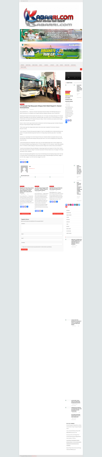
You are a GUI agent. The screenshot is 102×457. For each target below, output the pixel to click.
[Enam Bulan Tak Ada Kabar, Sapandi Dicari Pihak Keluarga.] (69, 87)
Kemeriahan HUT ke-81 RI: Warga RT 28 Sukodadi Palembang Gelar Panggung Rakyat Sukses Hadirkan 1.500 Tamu (73, 436)
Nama (23, 233)
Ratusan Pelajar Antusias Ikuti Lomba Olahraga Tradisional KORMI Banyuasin (73, 448)
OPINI (57, 64)
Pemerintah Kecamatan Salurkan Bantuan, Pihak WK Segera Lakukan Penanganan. (76, 409)
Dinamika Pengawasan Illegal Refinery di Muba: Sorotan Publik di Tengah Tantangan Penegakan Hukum (74, 427)
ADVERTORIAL (28, 64)
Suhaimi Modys (67, 104)
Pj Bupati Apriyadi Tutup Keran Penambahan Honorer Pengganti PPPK (26, 213)
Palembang (67, 94)
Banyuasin (22, 104)
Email (23, 238)
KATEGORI (52, 64)
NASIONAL (46, 64)
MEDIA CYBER (67, 64)
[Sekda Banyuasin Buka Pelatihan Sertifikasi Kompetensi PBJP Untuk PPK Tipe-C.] (75, 166)
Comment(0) (32, 109)
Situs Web (23, 242)
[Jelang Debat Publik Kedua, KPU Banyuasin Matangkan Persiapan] (68, 402)
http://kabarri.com (32, 168)
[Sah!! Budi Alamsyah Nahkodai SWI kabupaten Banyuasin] (56, 180)
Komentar (23, 223)
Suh (27, 109)
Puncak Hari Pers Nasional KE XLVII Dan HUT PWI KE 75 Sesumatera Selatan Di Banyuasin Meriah (76, 322)
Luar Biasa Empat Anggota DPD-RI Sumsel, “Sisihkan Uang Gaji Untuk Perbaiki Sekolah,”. (41, 189)
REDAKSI (61, 64)
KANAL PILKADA (34, 64)
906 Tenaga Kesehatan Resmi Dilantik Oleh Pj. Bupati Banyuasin (75, 416)
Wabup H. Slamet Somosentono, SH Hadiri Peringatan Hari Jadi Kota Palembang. (58, 213)
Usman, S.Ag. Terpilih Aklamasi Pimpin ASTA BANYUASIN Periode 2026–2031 (73, 431)
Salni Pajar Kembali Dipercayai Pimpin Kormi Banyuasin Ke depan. (79, 88)
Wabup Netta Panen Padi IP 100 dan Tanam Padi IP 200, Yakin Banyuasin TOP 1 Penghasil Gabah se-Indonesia (76, 242)
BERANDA (22, 64)
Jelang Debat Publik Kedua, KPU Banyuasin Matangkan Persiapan (75, 401)
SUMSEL (40, 64)
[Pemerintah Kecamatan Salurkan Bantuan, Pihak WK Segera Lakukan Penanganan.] (68, 409)
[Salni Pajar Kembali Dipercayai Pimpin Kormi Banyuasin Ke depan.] (75, 124)
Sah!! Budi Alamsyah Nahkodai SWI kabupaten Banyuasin (56, 188)
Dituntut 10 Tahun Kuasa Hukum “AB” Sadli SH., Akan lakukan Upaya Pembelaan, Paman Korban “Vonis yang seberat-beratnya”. (27, 190)
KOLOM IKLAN (73, 64)
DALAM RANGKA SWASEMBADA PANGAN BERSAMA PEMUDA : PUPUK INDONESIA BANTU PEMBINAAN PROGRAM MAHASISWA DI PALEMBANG (73, 443)
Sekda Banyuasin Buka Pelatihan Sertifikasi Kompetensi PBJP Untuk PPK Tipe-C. (79, 169)
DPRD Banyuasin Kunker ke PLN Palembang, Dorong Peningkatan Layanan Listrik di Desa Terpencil (79, 188)
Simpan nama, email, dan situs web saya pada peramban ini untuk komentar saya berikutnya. (37, 246)
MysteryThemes (34, 455)
